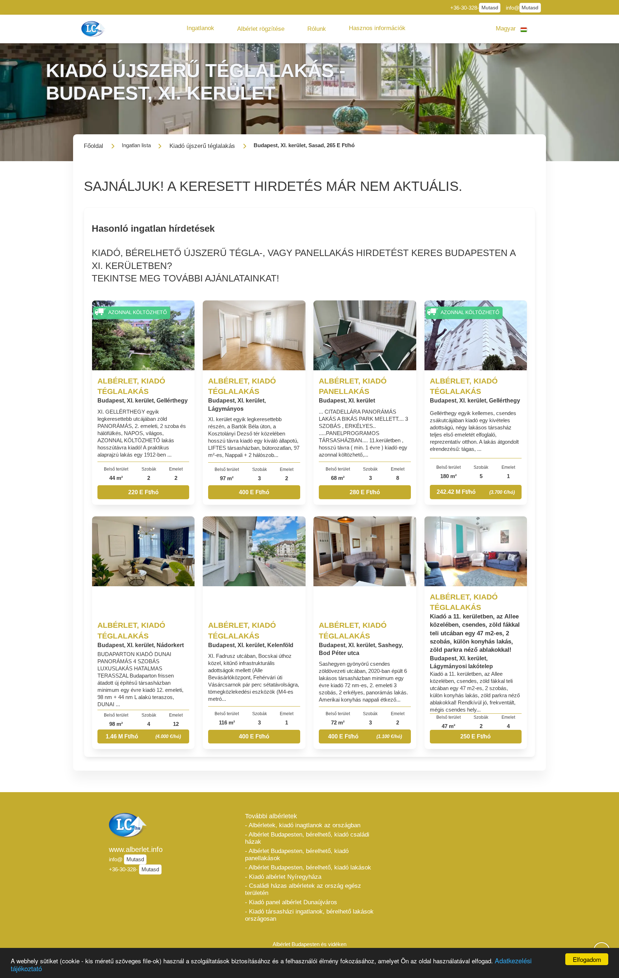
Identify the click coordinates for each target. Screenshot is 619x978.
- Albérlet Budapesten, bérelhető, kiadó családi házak (307, 838)
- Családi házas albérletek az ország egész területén (303, 889)
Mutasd (489, 7)
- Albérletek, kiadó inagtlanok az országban (302, 825)
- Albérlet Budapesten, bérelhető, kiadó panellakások (297, 855)
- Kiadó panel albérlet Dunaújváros (291, 902)
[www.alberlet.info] (94, 29)
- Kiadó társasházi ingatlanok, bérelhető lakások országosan (309, 915)
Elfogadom (587, 959)
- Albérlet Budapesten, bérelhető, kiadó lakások (308, 867)
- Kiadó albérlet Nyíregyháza (283, 876)
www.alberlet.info (136, 849)
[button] (200, 28)
